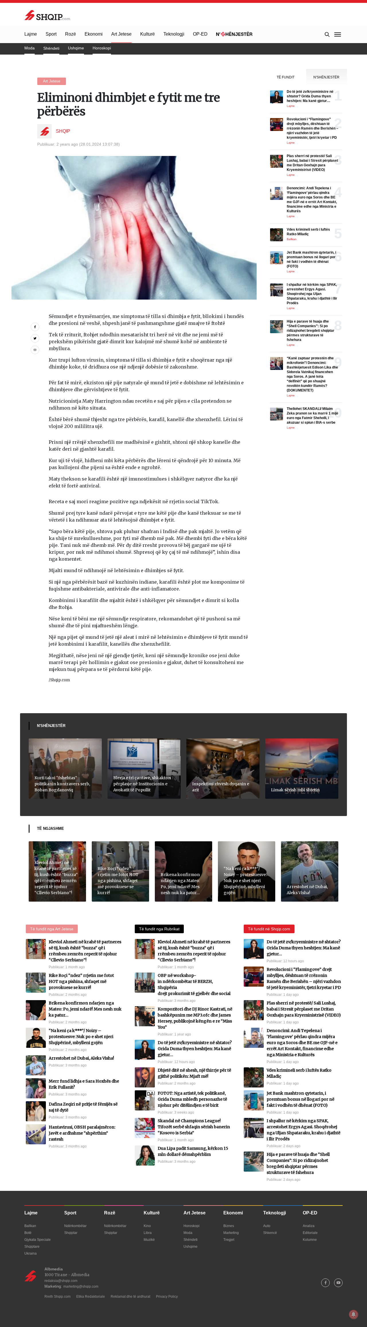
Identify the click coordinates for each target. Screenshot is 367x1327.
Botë (28, 1233)
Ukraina (30, 1253)
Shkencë (270, 1233)
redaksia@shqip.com (60, 1281)
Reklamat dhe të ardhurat (130, 1297)
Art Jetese (121, 34)
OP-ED (200, 34)
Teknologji (173, 34)
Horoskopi (102, 48)
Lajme (30, 34)
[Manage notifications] (353, 1314)
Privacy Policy (167, 1297)
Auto (266, 1226)
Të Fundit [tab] (285, 77)
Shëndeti (51, 48)
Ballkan (30, 1226)
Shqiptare (32, 1247)
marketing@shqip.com (80, 1286)
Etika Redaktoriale (90, 1297)
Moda (29, 48)
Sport (51, 34)
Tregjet (228, 1240)
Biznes (228, 1226)
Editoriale (310, 1233)
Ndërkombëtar (75, 1226)
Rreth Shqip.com (57, 1297)
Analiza (309, 1226)
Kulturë (147, 34)
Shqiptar (70, 1233)
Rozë (70, 34)
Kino (147, 1226)
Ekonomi (94, 34)
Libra (148, 1233)
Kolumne (310, 1240)
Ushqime (76, 48)
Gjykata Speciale (37, 1240)
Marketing (231, 1233)
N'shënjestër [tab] (326, 77)
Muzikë (149, 1240)
